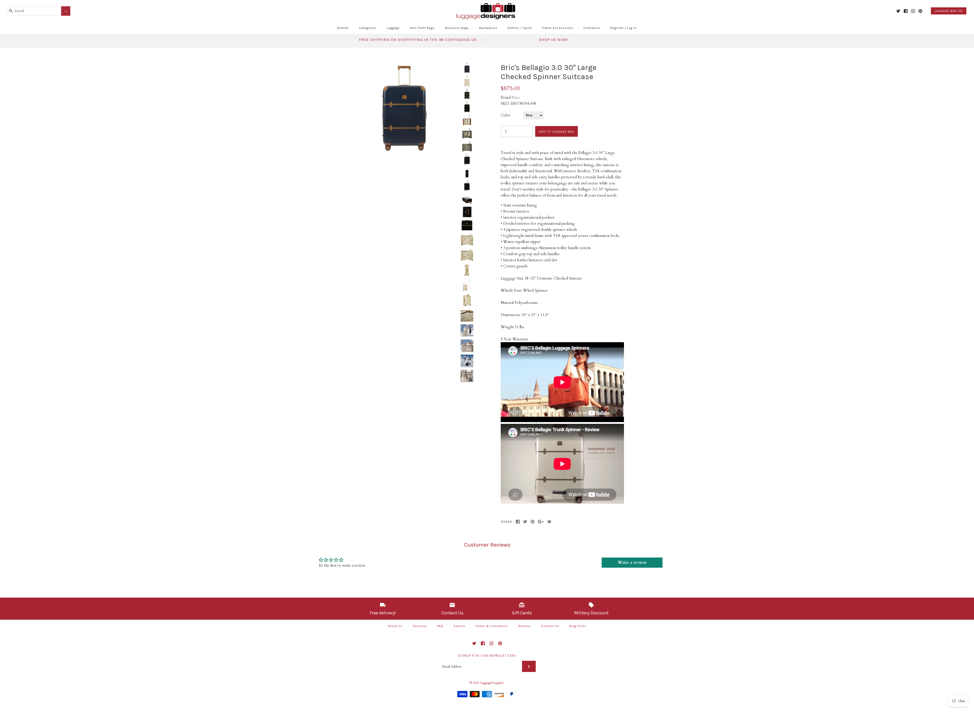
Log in (632, 28)
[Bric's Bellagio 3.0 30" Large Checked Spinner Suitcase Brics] (467, 330)
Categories (368, 28)
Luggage (393, 28)
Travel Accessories (557, 28)
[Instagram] (913, 11)
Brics (516, 97)
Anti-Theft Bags (422, 28)
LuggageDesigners (492, 683)
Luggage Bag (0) (949, 11)
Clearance (591, 28)
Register (617, 28)
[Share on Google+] (541, 522)
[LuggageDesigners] (487, 3)
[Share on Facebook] (518, 522)
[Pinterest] (920, 11)
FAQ (440, 626)
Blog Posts (577, 626)
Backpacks (488, 28)
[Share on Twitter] (525, 522)
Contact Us (550, 626)
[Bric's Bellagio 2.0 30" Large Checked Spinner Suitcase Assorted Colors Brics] (404, 65)
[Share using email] (549, 522)
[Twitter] (898, 11)
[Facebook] (906, 11)
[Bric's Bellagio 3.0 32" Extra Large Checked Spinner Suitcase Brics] (467, 239)
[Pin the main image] (532, 522)
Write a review (632, 562)
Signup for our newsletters (487, 656)
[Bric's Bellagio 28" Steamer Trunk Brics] (467, 315)
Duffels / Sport (520, 28)
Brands (343, 28)
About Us (395, 626)
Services (420, 626)
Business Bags (457, 28)
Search (459, 626)
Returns (524, 626)
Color (505, 115)
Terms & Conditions (491, 626)
